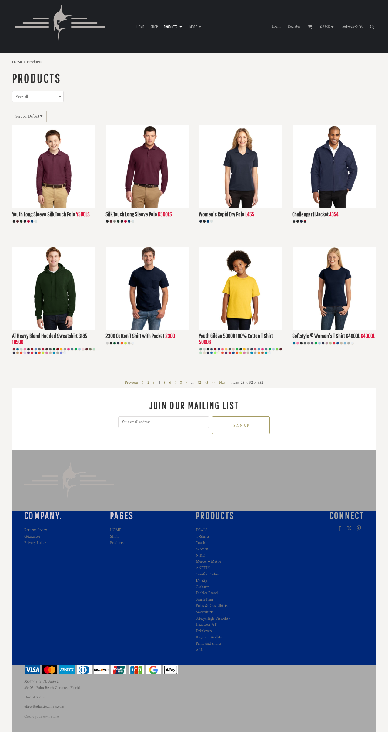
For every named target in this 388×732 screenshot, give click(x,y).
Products (117, 542)
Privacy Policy (35, 542)
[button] (173, 26)
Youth (200, 542)
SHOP (114, 536)
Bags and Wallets (209, 637)
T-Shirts (202, 536)
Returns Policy (35, 530)
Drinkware (204, 631)
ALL (199, 650)
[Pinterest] (359, 528)
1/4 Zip (201, 580)
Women (202, 549)
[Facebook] (339, 528)
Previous (132, 382)
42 (199, 382)
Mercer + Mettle (208, 561)
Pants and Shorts (209, 643)
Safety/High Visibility (213, 618)
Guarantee (32, 536)
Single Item (204, 599)
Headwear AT (206, 624)
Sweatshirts (205, 612)
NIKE (200, 555)
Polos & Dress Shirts (212, 605)
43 (206, 382)
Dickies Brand (207, 593)
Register (294, 26)
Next (222, 382)
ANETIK (203, 568)
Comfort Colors (208, 574)
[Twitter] (349, 528)
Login (276, 26)
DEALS (201, 530)
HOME (17, 62)
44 (214, 382)
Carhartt (202, 587)
